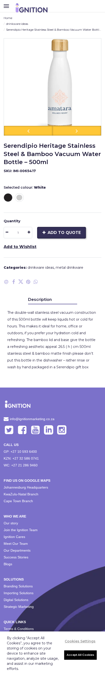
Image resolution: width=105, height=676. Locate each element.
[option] (52, 86)
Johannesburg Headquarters (26, 487)
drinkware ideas (17, 24)
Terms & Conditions (19, 629)
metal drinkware (69, 267)
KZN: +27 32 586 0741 (21, 458)
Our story (11, 523)
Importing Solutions (18, 593)
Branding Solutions (18, 586)
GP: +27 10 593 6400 (20, 452)
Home (8, 18)
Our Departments (17, 550)
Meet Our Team (16, 544)
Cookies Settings (80, 641)
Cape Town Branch (18, 501)
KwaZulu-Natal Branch (21, 494)
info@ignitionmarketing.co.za (32, 419)
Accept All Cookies (80, 655)
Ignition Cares (14, 537)
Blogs (8, 564)
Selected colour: (25, 187)
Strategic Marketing (19, 607)
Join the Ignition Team (21, 530)
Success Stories (16, 557)
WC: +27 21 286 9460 (21, 465)
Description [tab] (40, 299)
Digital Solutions (16, 600)
